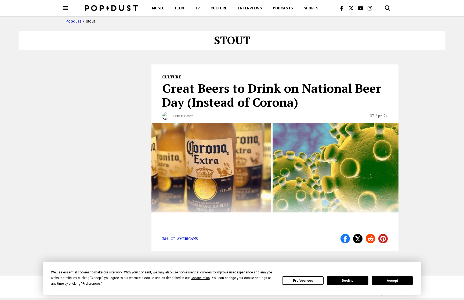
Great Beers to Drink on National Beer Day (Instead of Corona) (271, 95)
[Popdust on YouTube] (361, 8)
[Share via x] (358, 238)
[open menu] (65, 8)
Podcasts (283, 8)
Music (158, 8)
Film (179, 8)
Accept (392, 281)
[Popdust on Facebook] (342, 8)
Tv (197, 8)
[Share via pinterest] (383, 238)
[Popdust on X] (351, 8)
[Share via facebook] (345, 238)
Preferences (303, 281)
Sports (311, 8)
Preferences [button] (91, 283)
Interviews (250, 8)
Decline (348, 281)
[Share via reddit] (370, 238)
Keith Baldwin (182, 116)
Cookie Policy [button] (200, 278)
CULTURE (219, 8)
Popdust (73, 21)
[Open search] (387, 8)
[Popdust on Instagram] (370, 8)
